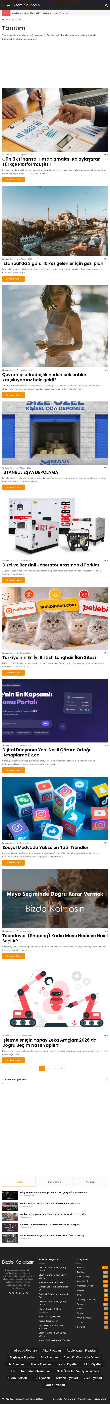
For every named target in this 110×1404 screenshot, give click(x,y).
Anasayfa (8, 19)
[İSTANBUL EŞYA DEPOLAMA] (55, 433)
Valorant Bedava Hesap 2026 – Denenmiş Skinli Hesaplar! (50, 1224)
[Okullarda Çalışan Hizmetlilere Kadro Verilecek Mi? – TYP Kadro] (10, 1217)
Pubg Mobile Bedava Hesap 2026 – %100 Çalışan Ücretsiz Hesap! (54, 1192)
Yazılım (80, 1322)
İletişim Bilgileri (100, 1399)
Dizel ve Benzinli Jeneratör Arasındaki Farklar (50, 565)
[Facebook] (9, 1293)
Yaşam (80, 1304)
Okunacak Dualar (85, 1286)
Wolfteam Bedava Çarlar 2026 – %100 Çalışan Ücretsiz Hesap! (52, 1235)
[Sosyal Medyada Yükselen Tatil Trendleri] (55, 808)
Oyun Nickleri (17, 1378)
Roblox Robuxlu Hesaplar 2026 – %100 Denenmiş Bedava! (50, 1203)
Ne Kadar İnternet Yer (36, 1371)
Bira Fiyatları (49, 1357)
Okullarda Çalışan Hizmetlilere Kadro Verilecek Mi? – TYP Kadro (53, 1214)
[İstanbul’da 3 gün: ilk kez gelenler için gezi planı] (55, 221)
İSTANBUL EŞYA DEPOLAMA (24, 13)
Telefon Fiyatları (67, 1378)
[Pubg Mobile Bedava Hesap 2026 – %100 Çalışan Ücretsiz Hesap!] (10, 1195)
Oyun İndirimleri (84, 1318)
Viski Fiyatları (93, 1378)
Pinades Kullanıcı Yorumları (51, 1282)
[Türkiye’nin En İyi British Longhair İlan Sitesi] (55, 618)
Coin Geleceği (83, 1276)
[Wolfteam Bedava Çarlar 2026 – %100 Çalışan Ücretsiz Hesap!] (10, 1238)
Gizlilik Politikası (85, 1399)
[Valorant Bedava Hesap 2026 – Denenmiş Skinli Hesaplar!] (10, 1227)
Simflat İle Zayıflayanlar (50, 1316)
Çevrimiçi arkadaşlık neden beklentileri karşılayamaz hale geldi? (45, 377)
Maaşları (81, 1290)
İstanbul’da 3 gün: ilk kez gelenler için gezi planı (53, 263)
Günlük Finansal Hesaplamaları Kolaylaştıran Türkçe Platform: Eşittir (51, 161)
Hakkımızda (57, 1399)
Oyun (79, 1295)
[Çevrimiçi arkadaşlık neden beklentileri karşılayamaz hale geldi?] (55, 326)
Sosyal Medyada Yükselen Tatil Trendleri (46, 847)
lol (13, 1371)
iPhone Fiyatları (40, 1364)
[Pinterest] (16, 1293)
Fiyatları (81, 1272)
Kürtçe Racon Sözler (48, 1321)
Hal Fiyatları (16, 1364)
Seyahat (81, 1327)
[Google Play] (20, 1293)
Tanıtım (80, 1313)
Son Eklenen (54, 1182)
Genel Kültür (83, 1281)
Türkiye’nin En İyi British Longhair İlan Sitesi (49, 657)
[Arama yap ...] (106, 6)
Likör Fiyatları (93, 1364)
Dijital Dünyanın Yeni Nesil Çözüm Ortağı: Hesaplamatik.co (46, 752)
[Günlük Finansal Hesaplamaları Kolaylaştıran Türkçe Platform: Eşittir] (55, 120)
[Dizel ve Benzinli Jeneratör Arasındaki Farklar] (55, 526)
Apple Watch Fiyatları (81, 1350)
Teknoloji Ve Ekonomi (86, 1299)
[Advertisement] (55, 65)
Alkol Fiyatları (51, 1350)
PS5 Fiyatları (41, 1378)
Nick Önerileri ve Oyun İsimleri (78, 1371)
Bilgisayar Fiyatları (22, 1357)
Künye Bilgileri (70, 1399)
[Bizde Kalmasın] (26, 5)
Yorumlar (90, 1182)
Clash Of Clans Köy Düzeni (82, 1357)
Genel (79, 1308)
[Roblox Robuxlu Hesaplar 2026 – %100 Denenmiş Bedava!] (10, 1206)
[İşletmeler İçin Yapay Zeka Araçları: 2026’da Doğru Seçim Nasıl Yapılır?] (55, 997)
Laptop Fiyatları (67, 1364)
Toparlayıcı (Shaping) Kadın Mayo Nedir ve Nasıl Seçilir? (55, 938)
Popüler (19, 1182)
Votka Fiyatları (55, 1385)
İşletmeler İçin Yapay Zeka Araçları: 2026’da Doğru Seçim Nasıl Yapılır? (49, 1042)
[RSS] (27, 1293)
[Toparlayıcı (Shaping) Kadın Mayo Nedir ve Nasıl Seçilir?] (55, 898)
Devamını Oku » (13, 179)
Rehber (80, 1267)
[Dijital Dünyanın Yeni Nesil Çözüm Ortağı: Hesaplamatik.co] (55, 710)
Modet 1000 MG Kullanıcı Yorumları (55, 1340)
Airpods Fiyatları (25, 1350)
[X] (13, 1293)
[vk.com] (23, 1293)
